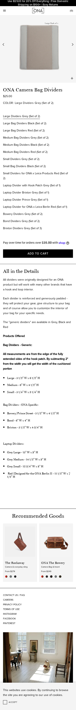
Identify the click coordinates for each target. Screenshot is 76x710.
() (71, 10)
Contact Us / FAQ (14, 595)
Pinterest (9, 623)
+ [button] (72, 78)
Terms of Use (11, 609)
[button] (4, 10)
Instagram (10, 613)
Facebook (9, 618)
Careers (8, 599)
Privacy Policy (12, 604)
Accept (13, 702)
